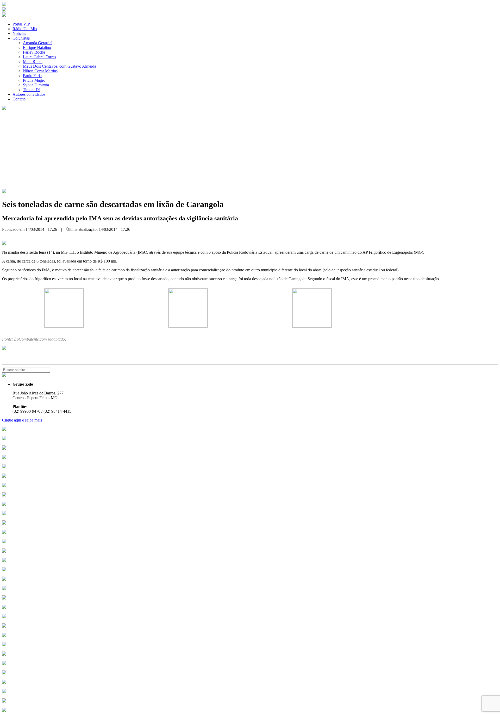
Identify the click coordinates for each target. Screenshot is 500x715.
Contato (19, 99)
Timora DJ (31, 89)
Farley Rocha (34, 52)
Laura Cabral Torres (39, 57)
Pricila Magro (34, 80)
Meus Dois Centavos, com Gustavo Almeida (59, 66)
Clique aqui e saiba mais (22, 420)
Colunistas (21, 38)
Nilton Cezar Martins (40, 71)
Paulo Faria (32, 75)
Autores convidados (28, 94)
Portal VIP (21, 24)
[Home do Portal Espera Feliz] (4, 5)
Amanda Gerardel (37, 43)
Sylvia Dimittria (36, 85)
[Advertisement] (250, 149)
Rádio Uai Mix (24, 29)
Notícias (19, 33)
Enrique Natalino (37, 47)
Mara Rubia (32, 61)
